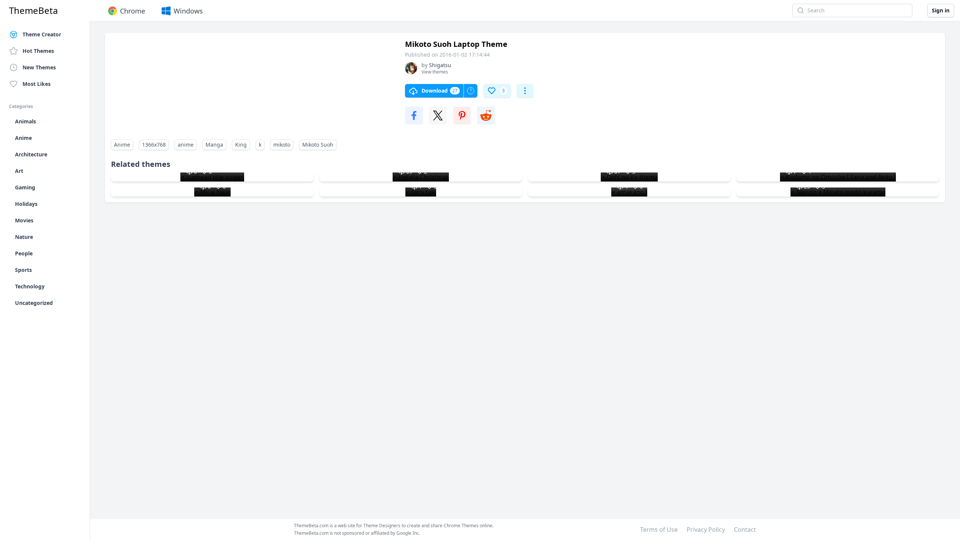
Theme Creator (41, 34)
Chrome (132, 10)
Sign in (941, 10)
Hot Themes (38, 50)
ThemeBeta (33, 10)
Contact (745, 529)
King (241, 144)
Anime (122, 144)
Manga (214, 144)
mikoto (281, 144)
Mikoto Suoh (317, 144)
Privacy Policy (706, 529)
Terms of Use (659, 529)
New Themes (39, 67)
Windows (188, 10)
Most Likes (36, 83)
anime (186, 144)
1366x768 (154, 144)
